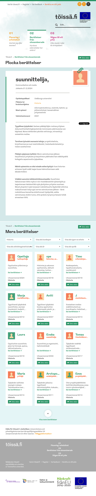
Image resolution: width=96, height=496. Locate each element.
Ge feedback (37, 4)
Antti (49, 295)
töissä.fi (66, 17)
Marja (21, 295)
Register (26, 4)
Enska (50, 334)
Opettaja (23, 256)
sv (88, 4)
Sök (57, 25)
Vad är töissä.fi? (13, 4)
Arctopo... (52, 373)
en (80, 4)
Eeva (78, 373)
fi (84, 4)
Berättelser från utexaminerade (27, 57)
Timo (78, 256)
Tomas (79, 334)
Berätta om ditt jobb (53, 4)
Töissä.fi (9, 57)
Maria (21, 373)
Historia (37, 103)
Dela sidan (85, 58)
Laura (21, 334)
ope (48, 256)
